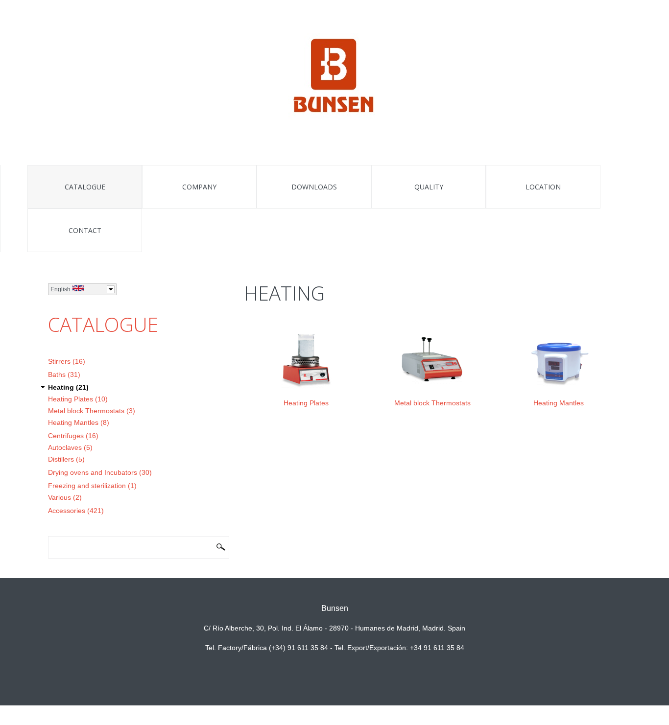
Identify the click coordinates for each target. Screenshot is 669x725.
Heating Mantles (558, 403)
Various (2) (65, 497)
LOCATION (543, 186)
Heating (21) (68, 387)
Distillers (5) (66, 459)
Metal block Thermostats (432, 403)
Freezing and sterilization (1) (92, 486)
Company (199, 186)
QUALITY (428, 186)
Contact (85, 230)
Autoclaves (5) (70, 447)
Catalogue (85, 186)
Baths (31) (64, 374)
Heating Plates (306, 403)
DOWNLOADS (314, 186)
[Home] (334, 77)
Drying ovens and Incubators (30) (100, 472)
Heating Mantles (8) (78, 422)
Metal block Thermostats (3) (91, 411)
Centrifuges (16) (73, 436)
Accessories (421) (76, 511)
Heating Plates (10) (78, 399)
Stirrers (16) (66, 361)
